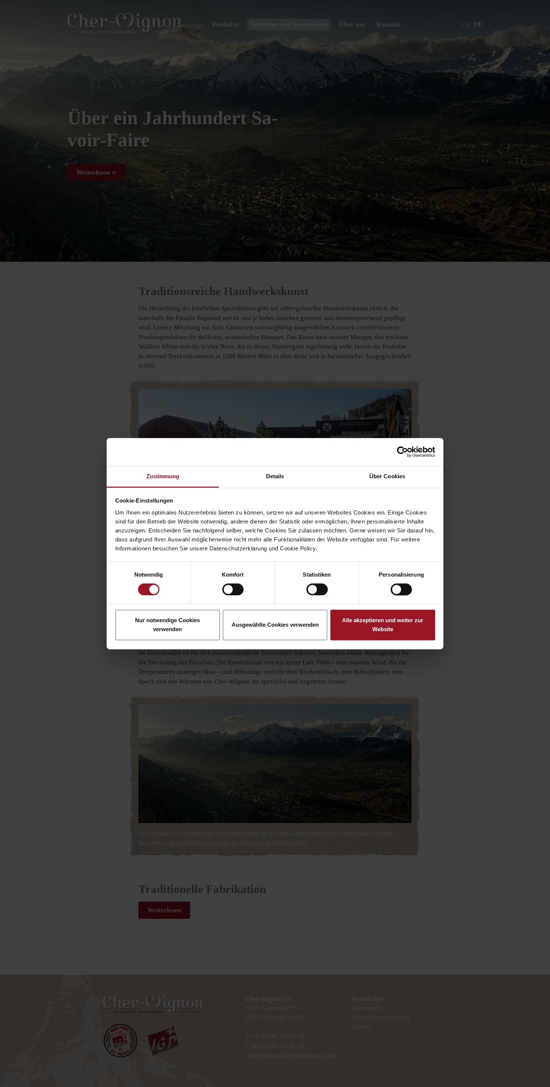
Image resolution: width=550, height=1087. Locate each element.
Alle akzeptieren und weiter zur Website (382, 625)
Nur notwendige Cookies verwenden (167, 625)
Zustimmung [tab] (163, 476)
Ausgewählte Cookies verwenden (275, 625)
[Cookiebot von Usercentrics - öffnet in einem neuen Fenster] (402, 451)
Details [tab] (275, 476)
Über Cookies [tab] (387, 476)
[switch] (233, 589)
